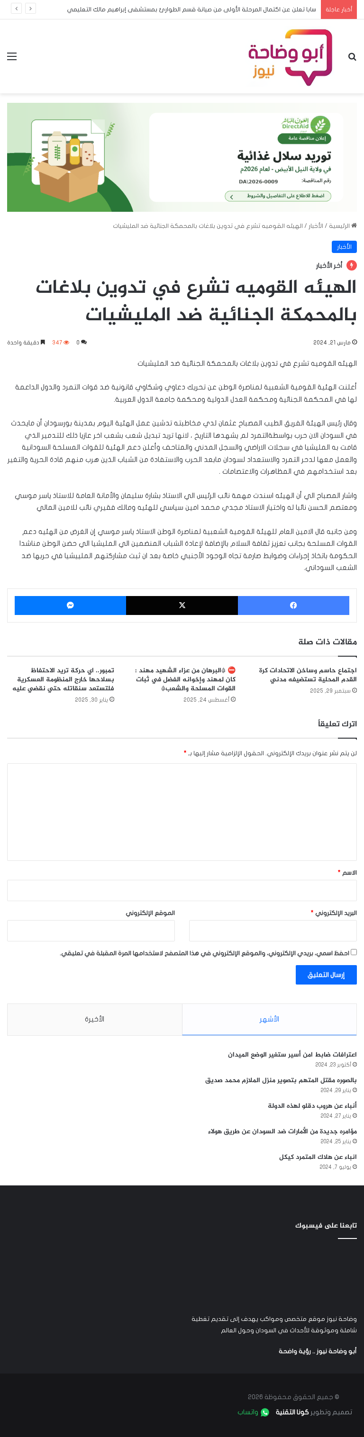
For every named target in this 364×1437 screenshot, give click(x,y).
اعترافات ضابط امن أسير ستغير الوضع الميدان (292, 1054)
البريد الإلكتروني (334, 913)
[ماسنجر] (70, 605)
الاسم (347, 872)
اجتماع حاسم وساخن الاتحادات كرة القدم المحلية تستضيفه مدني (308, 675)
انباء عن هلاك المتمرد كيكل (318, 1157)
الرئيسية (340, 226)
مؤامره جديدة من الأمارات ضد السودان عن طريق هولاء (282, 1131)
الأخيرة (94, 1019)
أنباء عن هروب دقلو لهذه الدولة (312, 1106)
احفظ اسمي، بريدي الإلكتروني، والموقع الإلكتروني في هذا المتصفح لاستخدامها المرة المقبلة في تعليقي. (204, 953)
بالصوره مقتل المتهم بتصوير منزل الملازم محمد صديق (281, 1080)
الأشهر (269, 1019)
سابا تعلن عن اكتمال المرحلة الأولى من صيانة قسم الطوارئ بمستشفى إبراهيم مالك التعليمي (191, 9)
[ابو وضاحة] (290, 56)
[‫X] (181, 605)
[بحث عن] (352, 60)
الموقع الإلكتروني (150, 913)
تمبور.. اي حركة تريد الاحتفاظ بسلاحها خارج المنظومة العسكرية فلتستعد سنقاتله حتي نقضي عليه (63, 679)
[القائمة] (12, 60)
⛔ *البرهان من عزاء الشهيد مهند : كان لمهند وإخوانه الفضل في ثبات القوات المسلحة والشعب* (185, 679)
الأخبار (316, 226)
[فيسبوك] (293, 605)
